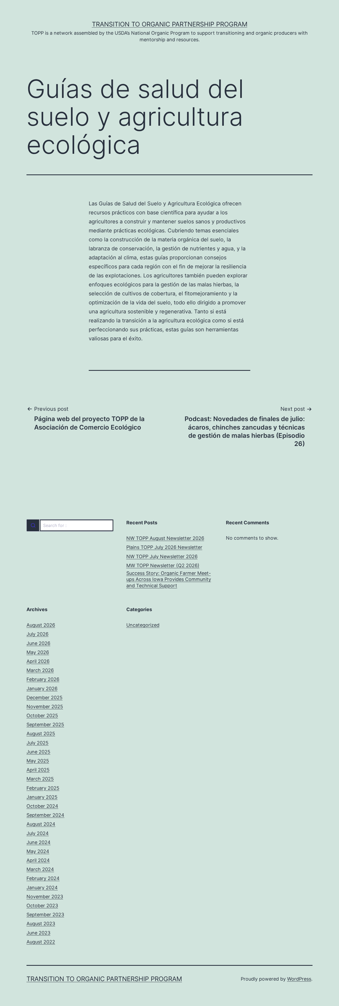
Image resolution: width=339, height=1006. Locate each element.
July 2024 (37, 833)
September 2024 (45, 815)
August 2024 (40, 824)
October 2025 (42, 715)
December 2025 (44, 697)
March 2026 (40, 670)
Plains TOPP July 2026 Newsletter (164, 547)
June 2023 (38, 933)
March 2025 (40, 779)
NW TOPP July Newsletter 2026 (162, 556)
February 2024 (43, 878)
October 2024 (42, 806)
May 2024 (37, 851)
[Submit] (33, 525)
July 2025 (37, 743)
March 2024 (40, 869)
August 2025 (40, 733)
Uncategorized (142, 625)
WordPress (299, 979)
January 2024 (42, 887)
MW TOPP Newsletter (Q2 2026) (162, 565)
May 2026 (37, 652)
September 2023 (45, 914)
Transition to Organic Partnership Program (169, 24)
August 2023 (40, 923)
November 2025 (44, 706)
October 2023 (42, 905)
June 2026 (38, 643)
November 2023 (44, 896)
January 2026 (41, 688)
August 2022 (40, 942)
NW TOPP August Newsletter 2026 (165, 538)
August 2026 (40, 625)
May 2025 (37, 761)
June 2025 (38, 752)
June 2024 (38, 842)
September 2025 (45, 724)
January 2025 (41, 797)
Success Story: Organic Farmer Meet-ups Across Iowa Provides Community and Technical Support (168, 579)
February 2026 (42, 679)
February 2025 (42, 788)
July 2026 (37, 634)
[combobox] (69, 525)
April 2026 (38, 661)
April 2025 (38, 770)
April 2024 (38, 860)
